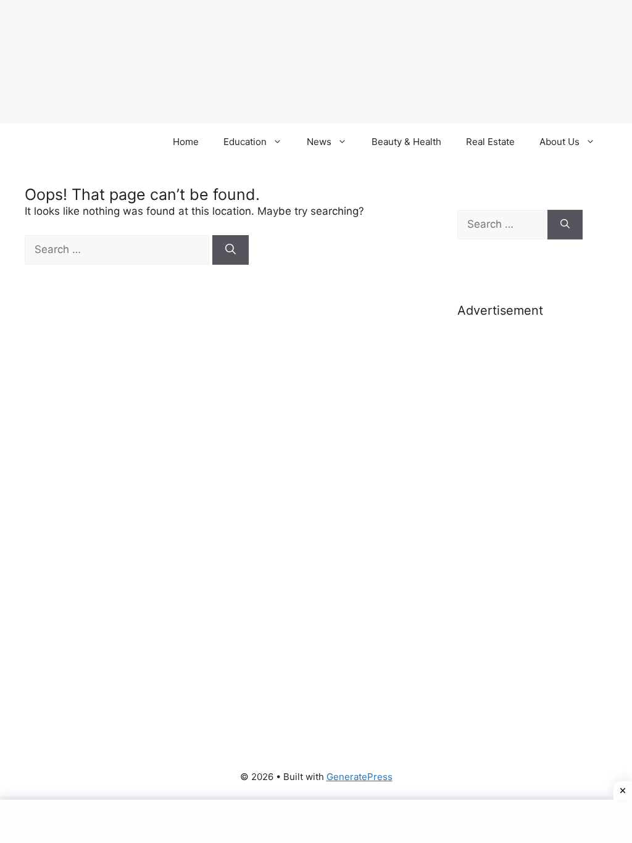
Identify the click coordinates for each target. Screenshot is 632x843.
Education (245, 141)
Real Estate (490, 141)
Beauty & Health (406, 141)
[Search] (230, 250)
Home (186, 141)
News (319, 141)
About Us (559, 141)
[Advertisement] (520, 523)
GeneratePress (359, 777)
